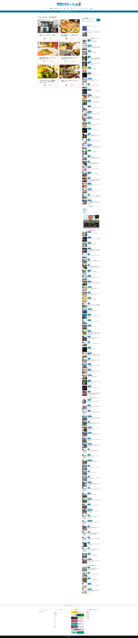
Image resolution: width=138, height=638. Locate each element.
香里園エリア (84, 208)
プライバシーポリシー (90, 614)
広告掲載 (88, 617)
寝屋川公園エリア (85, 212)
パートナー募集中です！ (41, 611)
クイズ (80, 8)
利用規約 (88, 612)
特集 (64, 8)
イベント (76, 8)
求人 (83, 8)
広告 (87, 8)
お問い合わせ (88, 618)
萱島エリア (84, 211)
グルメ (61, 8)
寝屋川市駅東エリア (85, 210)
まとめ (68, 8)
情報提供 (51, 8)
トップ (47, 8)
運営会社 (88, 615)
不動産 (91, 8)
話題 (72, 8)
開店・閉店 (56, 8)
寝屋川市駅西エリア (85, 209)
